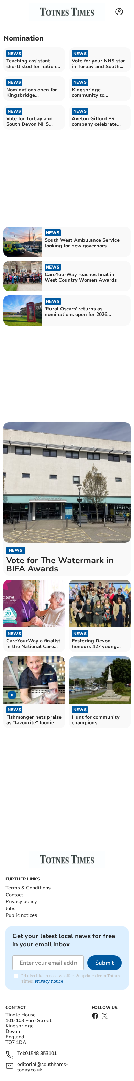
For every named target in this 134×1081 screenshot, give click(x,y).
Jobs (10, 908)
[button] (13, 12)
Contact (14, 894)
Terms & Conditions (28, 888)
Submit (104, 963)
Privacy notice (49, 981)
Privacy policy (21, 901)
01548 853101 (41, 1054)
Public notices (21, 915)
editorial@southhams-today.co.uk (42, 1067)
